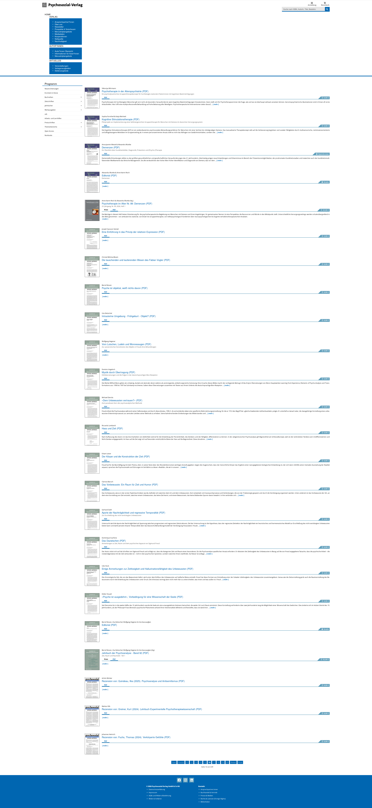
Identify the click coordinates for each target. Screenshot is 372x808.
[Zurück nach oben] (368, 804)
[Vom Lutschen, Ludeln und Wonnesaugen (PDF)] (92, 351)
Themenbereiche (51, 127)
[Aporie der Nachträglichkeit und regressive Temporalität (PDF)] (92, 519)
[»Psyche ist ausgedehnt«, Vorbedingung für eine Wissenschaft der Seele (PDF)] (92, 603)
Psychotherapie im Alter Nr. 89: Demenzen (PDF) (127, 203)
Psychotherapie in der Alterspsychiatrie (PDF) (125, 91)
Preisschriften (50, 122)
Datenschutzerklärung (157, 789)
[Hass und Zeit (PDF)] (92, 435)
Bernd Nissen (107, 650)
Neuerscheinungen (52, 89)
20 (227, 762)
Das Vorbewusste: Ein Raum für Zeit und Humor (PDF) (130, 484)
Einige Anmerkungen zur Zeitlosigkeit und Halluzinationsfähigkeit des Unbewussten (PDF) (147, 568)
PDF (105, 97)
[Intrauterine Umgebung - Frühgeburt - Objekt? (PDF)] (92, 323)
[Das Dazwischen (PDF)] (92, 547)
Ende (240, 762)
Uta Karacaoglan (145, 650)
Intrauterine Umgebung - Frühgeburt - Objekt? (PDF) (129, 316)
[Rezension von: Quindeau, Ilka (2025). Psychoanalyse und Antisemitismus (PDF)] (92, 688)
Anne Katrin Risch (108, 201)
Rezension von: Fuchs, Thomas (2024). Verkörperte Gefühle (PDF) (136, 737)
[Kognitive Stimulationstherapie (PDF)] (92, 126)
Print (106, 210)
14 (200, 762)
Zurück (181, 762)
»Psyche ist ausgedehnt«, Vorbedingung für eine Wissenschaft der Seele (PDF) (142, 596)
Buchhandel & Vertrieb (209, 792)
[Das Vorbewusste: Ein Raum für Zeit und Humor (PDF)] (92, 491)
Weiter (233, 762)
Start (174, 762)
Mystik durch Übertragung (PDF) (118, 372)
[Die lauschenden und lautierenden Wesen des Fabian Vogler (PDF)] (92, 266)
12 (192, 762)
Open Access (49, 131)
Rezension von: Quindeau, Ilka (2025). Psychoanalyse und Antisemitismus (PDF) (143, 681)
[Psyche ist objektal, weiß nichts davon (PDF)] (92, 295)
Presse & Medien (207, 796)
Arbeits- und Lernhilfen (53, 118)
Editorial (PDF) (109, 175)
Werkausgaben (50, 110)
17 (214, 762)
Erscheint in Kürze (51, 93)
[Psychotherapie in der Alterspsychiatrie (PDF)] (92, 98)
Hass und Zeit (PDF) (112, 428)
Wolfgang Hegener (130, 650)
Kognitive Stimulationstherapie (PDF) (120, 119)
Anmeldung (312, 5)
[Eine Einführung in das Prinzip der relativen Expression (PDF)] (92, 238)
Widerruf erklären (155, 799)
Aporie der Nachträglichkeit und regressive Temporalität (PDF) (133, 512)
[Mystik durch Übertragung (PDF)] (92, 379)
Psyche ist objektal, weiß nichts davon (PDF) (125, 288)
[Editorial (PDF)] (92, 182)
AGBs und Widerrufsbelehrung (160, 796)
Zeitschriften (49, 101)
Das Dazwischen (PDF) (114, 540)
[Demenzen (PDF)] (92, 154)
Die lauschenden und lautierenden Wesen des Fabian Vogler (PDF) (136, 260)
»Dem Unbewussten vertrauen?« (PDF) (122, 400)
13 (196, 762)
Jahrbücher (49, 106)
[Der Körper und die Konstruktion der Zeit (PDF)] (92, 463)
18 (218, 762)
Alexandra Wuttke (123, 201)
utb (46, 114)
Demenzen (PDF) (111, 147)
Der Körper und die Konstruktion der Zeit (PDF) (126, 456)
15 (205, 762)
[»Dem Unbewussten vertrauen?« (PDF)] (92, 407)
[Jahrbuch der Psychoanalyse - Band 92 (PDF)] (92, 659)
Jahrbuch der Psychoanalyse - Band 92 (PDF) (125, 653)
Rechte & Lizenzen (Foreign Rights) (213, 799)
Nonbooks (48, 135)
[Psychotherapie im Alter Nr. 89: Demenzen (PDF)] (92, 210)
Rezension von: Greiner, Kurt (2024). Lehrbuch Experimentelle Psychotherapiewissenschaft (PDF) (152, 709)
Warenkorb (325, 5)
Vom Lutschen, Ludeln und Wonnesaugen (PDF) (126, 344)
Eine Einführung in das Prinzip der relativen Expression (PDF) (133, 231)
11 (187, 762)
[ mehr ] (216, 104)
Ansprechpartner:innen (209, 789)
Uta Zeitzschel (117, 650)
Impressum (153, 792)
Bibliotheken (205, 802)
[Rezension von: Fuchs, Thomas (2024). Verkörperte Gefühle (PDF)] (92, 744)
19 (223, 762)
